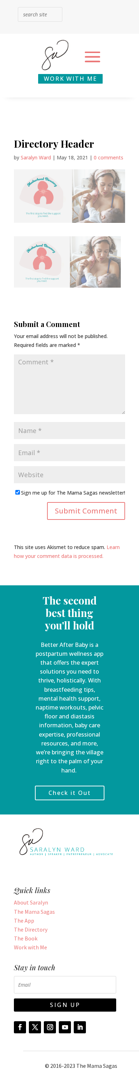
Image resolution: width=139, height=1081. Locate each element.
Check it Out (69, 793)
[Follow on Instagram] (50, 1027)
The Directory (30, 929)
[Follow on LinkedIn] (80, 1027)
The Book (25, 938)
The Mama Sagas (34, 911)
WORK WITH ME (70, 79)
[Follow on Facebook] (20, 1027)
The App (24, 920)
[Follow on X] (35, 1027)
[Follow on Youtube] (65, 1027)
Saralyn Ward (36, 157)
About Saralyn (31, 902)
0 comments (108, 157)
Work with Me (30, 947)
